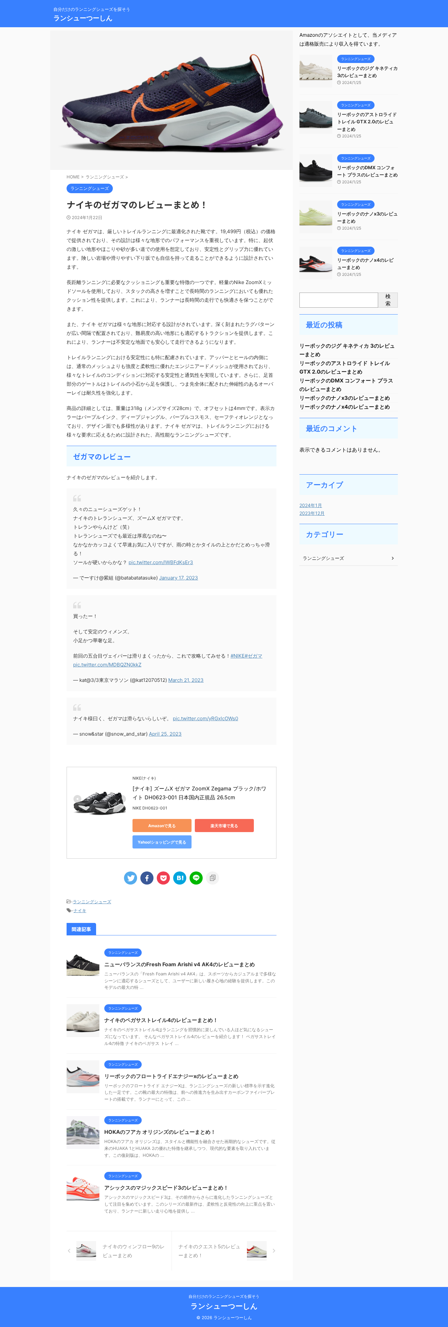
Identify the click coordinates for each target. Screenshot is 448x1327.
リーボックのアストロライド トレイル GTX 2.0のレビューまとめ (367, 122)
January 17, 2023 (178, 578)
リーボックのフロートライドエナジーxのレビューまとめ (171, 1076)
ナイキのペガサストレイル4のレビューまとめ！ (161, 1020)
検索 (388, 300)
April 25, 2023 (165, 734)
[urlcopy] (212, 878)
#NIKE (238, 656)
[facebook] (146, 878)
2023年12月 (312, 513)
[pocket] (163, 878)
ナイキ (79, 910)
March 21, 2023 (186, 680)
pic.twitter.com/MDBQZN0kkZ (107, 665)
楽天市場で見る (224, 825)
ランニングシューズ (92, 901)
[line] (196, 878)
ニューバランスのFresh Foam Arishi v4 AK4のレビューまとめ (179, 964)
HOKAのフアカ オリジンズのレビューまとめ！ (160, 1132)
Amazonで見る (162, 825)
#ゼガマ (253, 656)
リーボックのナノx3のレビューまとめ (344, 398)
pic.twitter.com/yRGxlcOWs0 (205, 718)
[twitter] (130, 878)
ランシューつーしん (82, 18)
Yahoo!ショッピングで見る (162, 842)
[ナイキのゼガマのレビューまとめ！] (179, 878)
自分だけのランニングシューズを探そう (224, 1296)
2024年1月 (310, 505)
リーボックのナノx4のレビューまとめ (344, 406)
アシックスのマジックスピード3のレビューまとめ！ (166, 1187)
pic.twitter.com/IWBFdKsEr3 (161, 562)
